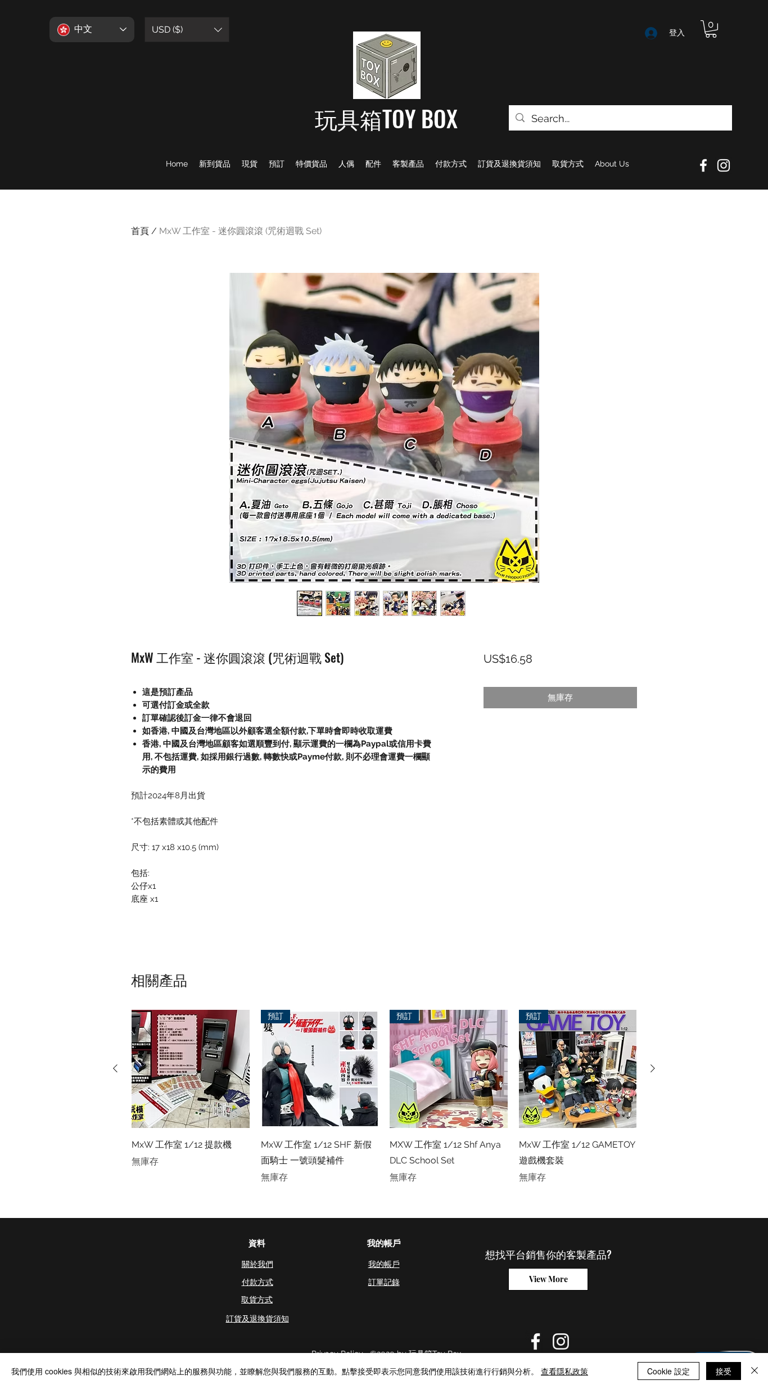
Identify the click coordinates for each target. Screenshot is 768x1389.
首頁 (140, 231)
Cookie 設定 (668, 1371)
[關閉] (754, 1371)
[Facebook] (703, 165)
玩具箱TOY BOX (386, 118)
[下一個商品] (652, 1068)
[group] (384, 1097)
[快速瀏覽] (191, 1069)
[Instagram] (723, 165)
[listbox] (186, 29)
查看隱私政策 (564, 1371)
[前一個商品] (115, 1068)
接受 (723, 1371)
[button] (186, 29)
